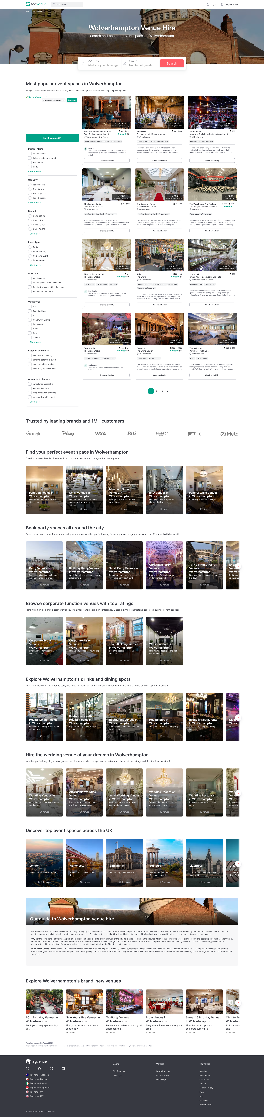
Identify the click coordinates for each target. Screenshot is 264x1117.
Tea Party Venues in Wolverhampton (119, 1019)
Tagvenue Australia (39, 1074)
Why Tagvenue (119, 1071)
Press (202, 1092)
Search (172, 63)
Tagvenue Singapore (40, 1087)
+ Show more (34, 171)
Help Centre (205, 1075)
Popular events (206, 1105)
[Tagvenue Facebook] (39, 1068)
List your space (162, 1075)
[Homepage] (36, 4)
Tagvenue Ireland (38, 1083)
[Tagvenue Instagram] (51, 1068)
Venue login (161, 1079)
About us (203, 1071)
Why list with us (163, 1071)
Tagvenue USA (37, 1096)
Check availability (107, 161)
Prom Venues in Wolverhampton (156, 1019)
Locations (204, 1100)
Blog (201, 1096)
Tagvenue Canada (38, 1079)
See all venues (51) (52, 138)
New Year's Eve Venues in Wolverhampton (83, 1019)
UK (26, 11)
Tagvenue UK (36, 1092)
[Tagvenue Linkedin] (63, 1068)
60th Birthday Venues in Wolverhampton (42, 1019)
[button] (67, 4)
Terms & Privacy (206, 1088)
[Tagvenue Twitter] (27, 1068)
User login (117, 1075)
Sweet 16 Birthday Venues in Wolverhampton (203, 1019)
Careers (203, 1084)
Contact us (204, 1079)
